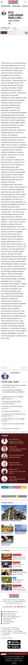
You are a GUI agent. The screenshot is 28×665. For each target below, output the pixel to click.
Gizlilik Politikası (7, 633)
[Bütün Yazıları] (26, 382)
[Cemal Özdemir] (3, 13)
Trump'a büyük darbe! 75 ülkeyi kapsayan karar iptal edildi (19, 573)
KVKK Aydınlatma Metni (19, 633)
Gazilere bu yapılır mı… (16, 464)
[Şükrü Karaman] (4, 463)
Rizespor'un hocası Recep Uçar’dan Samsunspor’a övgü (19, 566)
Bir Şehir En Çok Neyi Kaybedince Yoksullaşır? (16, 442)
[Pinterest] (9, 607)
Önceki (4, 368)
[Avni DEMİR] (4, 478)
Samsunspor (17, 6)
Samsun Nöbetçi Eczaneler (10, 611)
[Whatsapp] (24, 607)
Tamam (14, 663)
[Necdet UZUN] (4, 471)
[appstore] (14, 642)
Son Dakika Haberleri (8, 621)
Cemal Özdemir (13, 20)
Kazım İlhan (12, 446)
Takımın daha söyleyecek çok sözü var (17, 479)
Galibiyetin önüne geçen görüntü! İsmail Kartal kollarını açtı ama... (19, 581)
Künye (4, 638)
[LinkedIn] (15, 607)
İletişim (10, 638)
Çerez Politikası (18, 631)
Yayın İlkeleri (6, 634)
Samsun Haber (6, 6)
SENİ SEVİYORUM (14, 457)
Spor (14, 577)
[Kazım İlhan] (4, 448)
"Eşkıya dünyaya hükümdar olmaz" (13, 423)
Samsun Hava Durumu (9, 613)
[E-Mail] (9, 23)
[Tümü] (26, 435)
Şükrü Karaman (14, 462)
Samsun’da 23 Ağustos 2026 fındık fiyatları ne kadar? (19, 558)
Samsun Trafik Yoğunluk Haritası (11, 616)
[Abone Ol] (26, 32)
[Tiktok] (21, 607)
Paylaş (4, 32)
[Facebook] (4, 607)
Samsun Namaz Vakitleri (9, 615)
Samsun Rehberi (7, 629)
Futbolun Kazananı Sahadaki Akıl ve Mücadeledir (17, 449)
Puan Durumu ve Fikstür (9, 618)
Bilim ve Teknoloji (7, 631)
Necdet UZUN (13, 469)
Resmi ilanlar (17, 629)
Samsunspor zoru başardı (11, 428)
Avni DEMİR (12, 477)
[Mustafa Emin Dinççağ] (4, 456)
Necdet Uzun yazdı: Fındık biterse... (17, 472)
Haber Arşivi (6, 623)
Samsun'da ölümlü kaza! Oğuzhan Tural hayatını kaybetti (20, 589)
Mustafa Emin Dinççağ (16, 455)
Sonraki (23, 368)
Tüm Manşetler (7, 620)
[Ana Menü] (1, 2)
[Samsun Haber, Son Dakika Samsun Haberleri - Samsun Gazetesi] (13, 2)
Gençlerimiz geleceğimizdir (11, 411)
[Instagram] (12, 607)
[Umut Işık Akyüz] (4, 441)
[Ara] (25, 2)
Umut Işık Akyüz (14, 439)
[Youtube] (18, 607)
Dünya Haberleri (17, 570)
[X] (7, 607)
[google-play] (14, 646)
